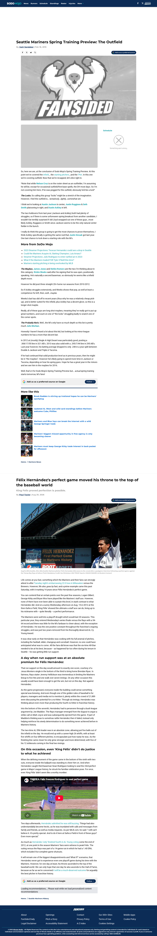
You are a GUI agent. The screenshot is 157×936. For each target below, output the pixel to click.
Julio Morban (33, 326)
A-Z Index (81, 923)
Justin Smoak (75, 235)
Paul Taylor (24, 495)
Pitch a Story (51, 919)
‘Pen (80, 174)
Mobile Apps (129, 915)
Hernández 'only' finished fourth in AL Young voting (55, 842)
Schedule (44, 3)
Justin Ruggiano (73, 204)
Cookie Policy (130, 919)
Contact (80, 915)
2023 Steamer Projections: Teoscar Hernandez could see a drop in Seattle (57, 250)
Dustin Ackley (54, 207)
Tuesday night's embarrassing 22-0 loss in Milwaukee (58, 583)
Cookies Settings (106, 923)
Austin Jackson (49, 204)
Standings (54, 3)
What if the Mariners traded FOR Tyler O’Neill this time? (49, 260)
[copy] (35, 52)
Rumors (34, 3)
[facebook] (137, 3)
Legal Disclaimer (28, 923)
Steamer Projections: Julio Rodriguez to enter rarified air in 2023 (53, 257)
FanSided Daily (28, 919)
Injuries (72, 3)
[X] (143, 3)
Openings (50, 915)
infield (46, 174)
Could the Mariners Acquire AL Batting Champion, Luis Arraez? (52, 253)
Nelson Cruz (42, 183)
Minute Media (18, 929)
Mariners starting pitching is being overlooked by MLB (48, 263)
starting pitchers (61, 174)
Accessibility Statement (57, 923)
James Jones (39, 269)
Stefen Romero (57, 269)
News (26, 3)
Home (23, 462)
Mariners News (34, 462)
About (24, 915)
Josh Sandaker (26, 47)
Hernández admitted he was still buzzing (60, 823)
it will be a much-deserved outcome (69, 870)
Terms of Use (105, 919)
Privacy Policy (83, 919)
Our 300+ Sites (105, 915)
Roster (63, 3)
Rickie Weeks (40, 272)
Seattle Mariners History (38, 898)
